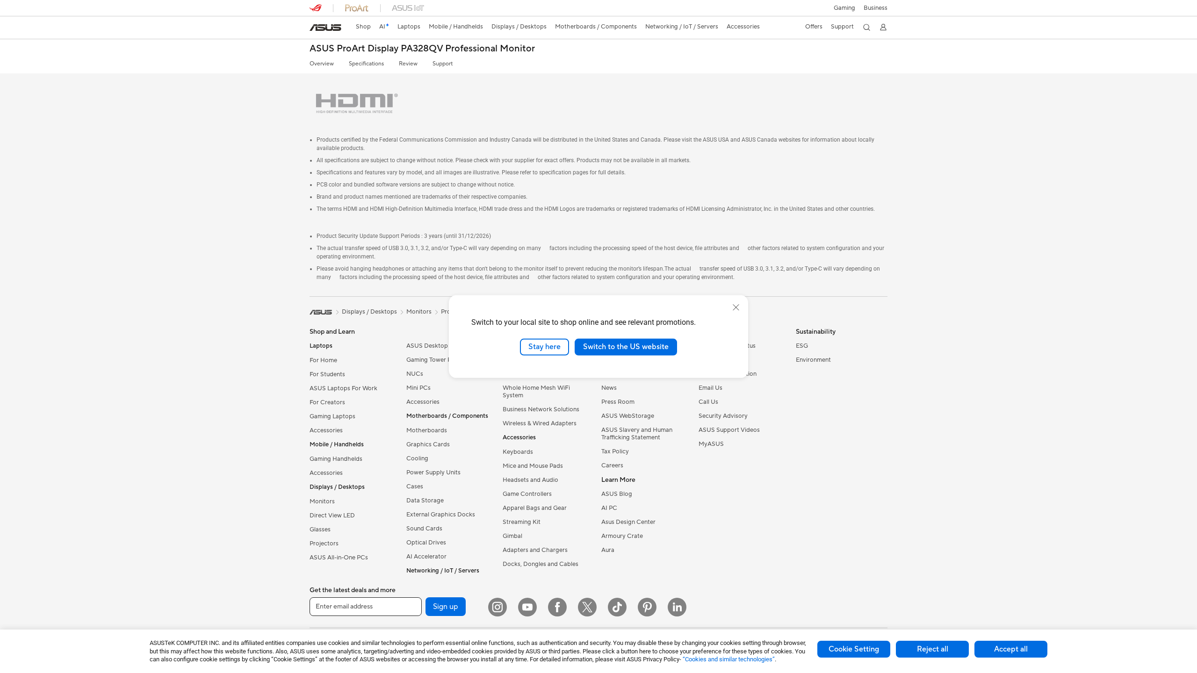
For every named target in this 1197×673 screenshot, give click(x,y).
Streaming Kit (522, 522)
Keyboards (518, 452)
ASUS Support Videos (729, 430)
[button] (844, 8)
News (609, 388)
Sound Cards (424, 528)
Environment (813, 360)
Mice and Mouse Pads (533, 466)
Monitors (322, 501)
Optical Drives (426, 542)
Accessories (326, 430)
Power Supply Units (433, 472)
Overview (322, 63)
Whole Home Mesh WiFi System (536, 391)
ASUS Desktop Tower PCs (442, 346)
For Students (327, 374)
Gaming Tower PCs (432, 360)
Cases (414, 486)
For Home (323, 360)
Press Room (618, 402)
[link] (325, 27)
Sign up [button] (445, 606)
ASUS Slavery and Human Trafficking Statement (636, 433)
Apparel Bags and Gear (535, 508)
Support (443, 63)
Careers (612, 465)
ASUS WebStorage (627, 416)
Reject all (932, 649)
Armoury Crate (622, 536)
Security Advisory (723, 416)
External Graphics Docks (440, 514)
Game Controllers (527, 494)
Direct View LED (332, 515)
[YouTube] (527, 607)
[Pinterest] (647, 607)
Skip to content (315, 28)
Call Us (708, 402)
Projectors (324, 543)
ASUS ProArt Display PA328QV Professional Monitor (423, 49)
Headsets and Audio (530, 480)
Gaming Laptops (332, 416)
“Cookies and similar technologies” (729, 659)
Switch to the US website (626, 346)
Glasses (320, 529)
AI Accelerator (426, 556)
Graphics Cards (428, 444)
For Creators (327, 402)
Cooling (417, 458)
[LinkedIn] (677, 607)
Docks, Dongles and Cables (540, 564)
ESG (802, 346)
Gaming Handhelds (336, 459)
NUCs (414, 374)
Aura (607, 550)
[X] (587, 607)
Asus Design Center (628, 522)
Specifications (366, 63)
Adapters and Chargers (535, 550)
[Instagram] (497, 607)
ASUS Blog (616, 494)
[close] (736, 307)
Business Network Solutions (541, 409)
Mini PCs (418, 388)
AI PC (609, 508)
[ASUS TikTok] (617, 607)
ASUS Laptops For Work (343, 388)
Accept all (1011, 649)
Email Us (710, 388)
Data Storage (425, 500)
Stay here (544, 346)
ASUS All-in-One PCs (339, 557)
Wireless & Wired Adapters (540, 423)
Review (408, 63)
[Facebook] (557, 607)
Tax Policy (615, 451)
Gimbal (512, 536)
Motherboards (426, 430)
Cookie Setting (854, 649)
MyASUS (711, 444)
